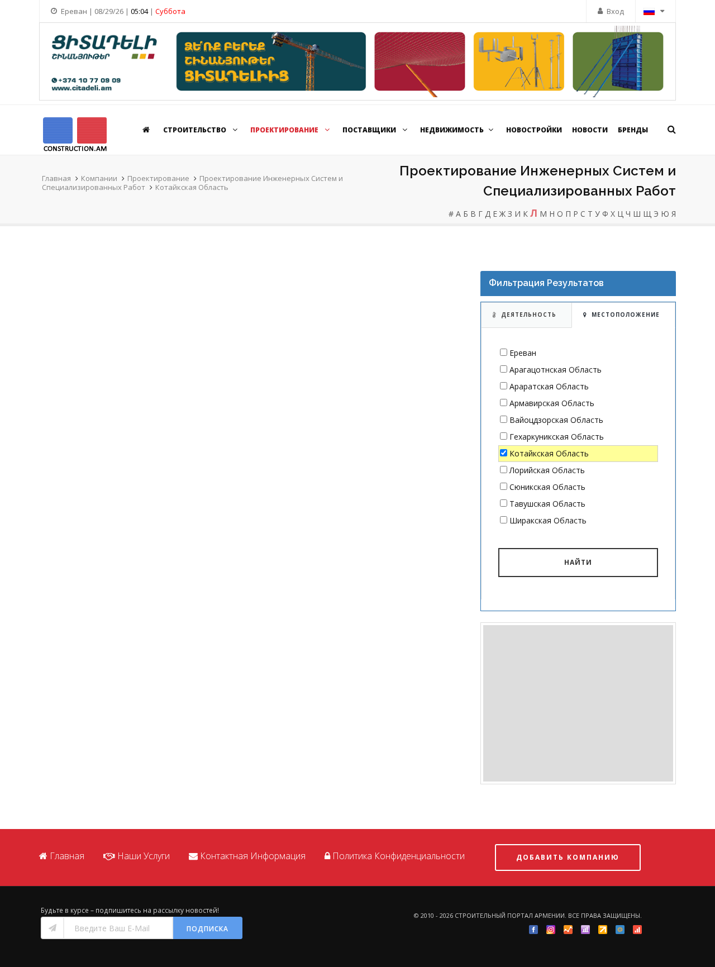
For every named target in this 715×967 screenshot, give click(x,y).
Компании (99, 178)
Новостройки (534, 130)
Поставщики (370, 130)
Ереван (522, 352)
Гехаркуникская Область (556, 436)
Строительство (195, 130)
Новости (590, 130)
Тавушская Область (547, 503)
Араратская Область (549, 386)
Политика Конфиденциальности (398, 856)
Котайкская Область (191, 187)
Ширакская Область (548, 520)
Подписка (207, 928)
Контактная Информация (253, 856)
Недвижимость (452, 130)
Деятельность (528, 314)
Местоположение (626, 314)
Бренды (633, 130)
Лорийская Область (547, 470)
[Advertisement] (578, 703)
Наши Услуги (143, 856)
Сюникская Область (547, 487)
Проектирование (285, 130)
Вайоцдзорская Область (556, 420)
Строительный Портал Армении (510, 915)
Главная (56, 178)
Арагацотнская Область (555, 369)
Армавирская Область (551, 403)
